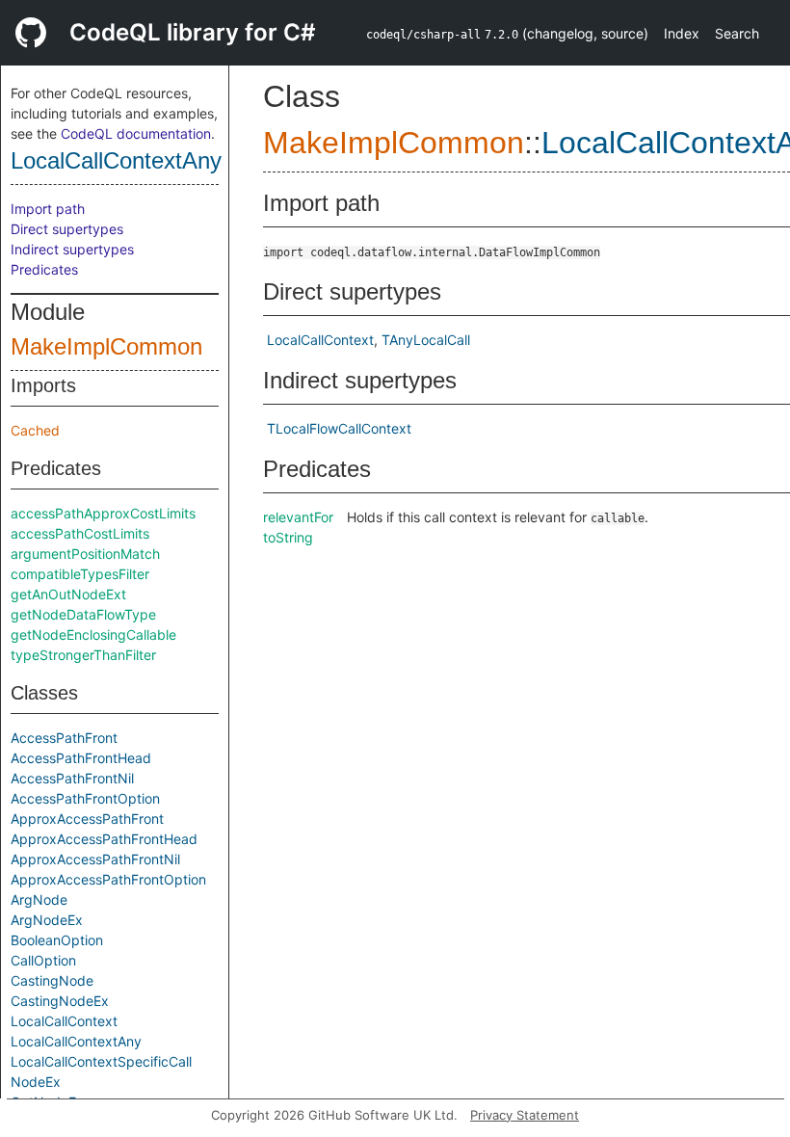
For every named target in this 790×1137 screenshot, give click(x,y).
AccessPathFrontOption (85, 798)
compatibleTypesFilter (80, 574)
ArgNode (39, 899)
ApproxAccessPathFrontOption (108, 879)
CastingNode (52, 980)
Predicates (44, 269)
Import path (48, 208)
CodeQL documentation (136, 133)
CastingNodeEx (60, 1000)
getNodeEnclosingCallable (93, 634)
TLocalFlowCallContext (339, 428)
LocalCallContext (64, 1021)
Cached (35, 430)
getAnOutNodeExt (68, 594)
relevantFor (298, 517)
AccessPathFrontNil (72, 778)
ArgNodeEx (47, 920)
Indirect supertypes (72, 249)
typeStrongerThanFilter (83, 655)
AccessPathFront (64, 737)
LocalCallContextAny (116, 160)
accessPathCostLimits (80, 533)
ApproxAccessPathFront (87, 818)
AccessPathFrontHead (81, 758)
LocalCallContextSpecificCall (101, 1061)
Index (681, 33)
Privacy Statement (524, 1115)
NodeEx (36, 1081)
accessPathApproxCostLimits (103, 513)
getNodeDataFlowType (83, 614)
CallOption (43, 960)
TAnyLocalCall (426, 339)
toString (288, 537)
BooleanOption (57, 940)
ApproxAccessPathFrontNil (95, 859)
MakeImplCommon (106, 346)
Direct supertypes (67, 229)
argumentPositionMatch (85, 553)
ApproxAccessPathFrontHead (104, 839)
